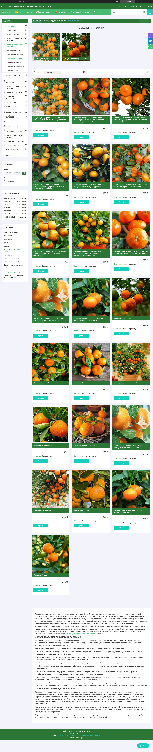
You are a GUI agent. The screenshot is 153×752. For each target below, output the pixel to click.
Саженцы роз (11, 102)
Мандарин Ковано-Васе (42, 383)
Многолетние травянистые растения (15, 107)
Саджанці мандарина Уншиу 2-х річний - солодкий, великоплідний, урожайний (89, 185)
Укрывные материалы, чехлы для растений (15, 131)
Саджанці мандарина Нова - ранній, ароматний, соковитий (128, 511)
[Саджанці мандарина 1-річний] (76, 47)
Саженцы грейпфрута (15, 66)
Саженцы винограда (14, 92)
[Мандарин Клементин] (131, 297)
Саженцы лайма (13, 70)
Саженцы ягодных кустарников (13, 81)
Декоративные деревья (15, 141)
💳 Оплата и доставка (23, 12)
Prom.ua (87, 731)
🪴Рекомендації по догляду (79, 12)
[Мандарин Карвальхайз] (50, 489)
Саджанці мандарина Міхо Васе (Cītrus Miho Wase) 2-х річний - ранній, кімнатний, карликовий (130, 120)
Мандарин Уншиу (80, 383)
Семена (9, 122)
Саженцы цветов (12, 145)
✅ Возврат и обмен (43, 12)
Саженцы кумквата (14, 62)
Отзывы (7, 155)
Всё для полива (12, 149)
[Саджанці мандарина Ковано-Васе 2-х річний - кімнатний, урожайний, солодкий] (50, 97)
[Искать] (144, 12)
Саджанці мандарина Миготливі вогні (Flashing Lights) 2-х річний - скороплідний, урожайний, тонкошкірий (90, 120)
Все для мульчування (14, 126)
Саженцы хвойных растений (13, 87)
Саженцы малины (13, 35)
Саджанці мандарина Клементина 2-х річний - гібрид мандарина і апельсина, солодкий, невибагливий (48, 186)
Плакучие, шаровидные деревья (15, 136)
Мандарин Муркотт (40, 575)
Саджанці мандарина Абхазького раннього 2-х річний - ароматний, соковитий (130, 185)
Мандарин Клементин (122, 318)
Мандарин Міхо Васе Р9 (42, 446)
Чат (144, 746)
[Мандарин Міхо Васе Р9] (50, 424)
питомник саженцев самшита (135, 683)
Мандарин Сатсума (81, 510)
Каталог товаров (10, 26)
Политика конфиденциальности (89, 735)
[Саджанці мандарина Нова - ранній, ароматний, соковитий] (131, 489)
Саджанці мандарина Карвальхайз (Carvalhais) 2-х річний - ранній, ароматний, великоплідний (87, 253)
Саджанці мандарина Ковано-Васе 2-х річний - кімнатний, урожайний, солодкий (49, 119)
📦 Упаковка (60, 12)
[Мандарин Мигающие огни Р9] (91, 424)
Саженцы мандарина (15, 58)
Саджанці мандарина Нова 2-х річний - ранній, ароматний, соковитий (89, 319)
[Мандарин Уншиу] (91, 362)
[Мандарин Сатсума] (91, 489)
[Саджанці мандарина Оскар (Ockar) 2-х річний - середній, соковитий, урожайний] (50, 297)
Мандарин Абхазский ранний (125, 383)
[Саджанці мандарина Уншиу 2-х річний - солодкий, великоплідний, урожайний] (91, 163)
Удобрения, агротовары (10, 117)
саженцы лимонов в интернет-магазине (82, 634)
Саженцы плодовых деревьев (13, 76)
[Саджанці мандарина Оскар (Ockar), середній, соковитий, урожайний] (131, 424)
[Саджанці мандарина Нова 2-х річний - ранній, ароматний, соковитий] (91, 297)
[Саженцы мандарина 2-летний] (46, 47)
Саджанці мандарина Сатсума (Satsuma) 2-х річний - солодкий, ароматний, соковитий (49, 253)
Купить (41, 135)
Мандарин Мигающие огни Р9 (85, 446)
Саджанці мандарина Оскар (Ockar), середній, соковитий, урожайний (128, 447)
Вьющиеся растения (14, 112)
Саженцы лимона (13, 50)
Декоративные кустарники (11, 97)
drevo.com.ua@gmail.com (13, 272)
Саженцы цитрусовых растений (54, 21)
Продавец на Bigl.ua (76, 733)
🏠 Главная (6, 12)
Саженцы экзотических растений (15, 39)
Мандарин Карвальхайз (42, 510)
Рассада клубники (13, 30)
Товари (38, 21)
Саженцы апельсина (15, 54)
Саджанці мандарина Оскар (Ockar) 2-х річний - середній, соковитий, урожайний (49, 319)
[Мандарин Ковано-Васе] (50, 362)
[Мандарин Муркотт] (50, 554)
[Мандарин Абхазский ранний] (131, 362)
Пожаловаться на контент (68, 735)
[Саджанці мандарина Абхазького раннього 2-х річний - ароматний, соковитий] (131, 163)
